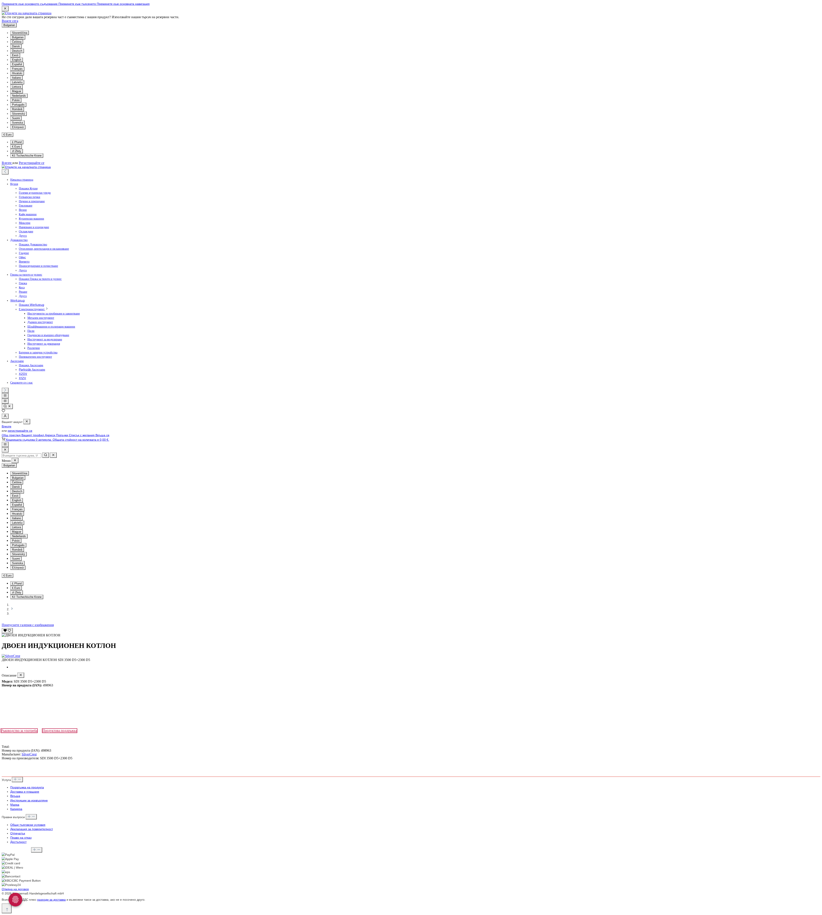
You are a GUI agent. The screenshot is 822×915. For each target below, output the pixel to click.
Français (17, 68)
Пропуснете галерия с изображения (28, 625)
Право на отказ (20, 837)
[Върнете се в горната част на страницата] (7, 908)
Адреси (50, 435)
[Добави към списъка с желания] (7, 630)
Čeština (16, 41)
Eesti (15, 55)
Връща (15, 796)
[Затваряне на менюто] (26, 421)
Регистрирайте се (31, 163)
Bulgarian (18, 37)
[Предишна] (5, 171)
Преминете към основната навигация (123, 4)
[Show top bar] (5, 444)
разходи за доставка (51, 899)
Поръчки (62, 435)
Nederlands (19, 95)
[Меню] (5, 395)
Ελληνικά (18, 127)
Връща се (102, 435)
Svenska (17, 122)
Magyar (16, 91)
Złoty (16, 151)
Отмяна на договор (15, 889)
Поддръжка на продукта (27, 787)
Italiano (16, 77)
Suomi (16, 118)
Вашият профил (33, 435)
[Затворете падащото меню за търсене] (53, 455)
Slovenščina (19, 32)
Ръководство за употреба (19, 730)
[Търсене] (7, 406)
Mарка (14, 804)
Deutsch (17, 50)
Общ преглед (11, 435)
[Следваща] (5, 390)
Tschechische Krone (27, 155)
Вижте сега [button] (10, 21)
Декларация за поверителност (31, 829)
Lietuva (16, 86)
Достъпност (18, 842)
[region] (411, 632)
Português (18, 104)
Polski (16, 100)
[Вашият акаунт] (5, 416)
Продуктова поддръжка (59, 730)
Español (17, 64)
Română (17, 109)
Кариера (16, 809)
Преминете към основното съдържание (30, 4)
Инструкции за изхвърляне (29, 800)
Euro (16, 146)
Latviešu (17, 82)
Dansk (16, 46)
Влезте (7, 163)
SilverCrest (29, 754)
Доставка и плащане (24, 791)
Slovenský (18, 113)
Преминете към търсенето (77, 4)
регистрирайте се (20, 430)
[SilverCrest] (411, 656)
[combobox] (21, 455)
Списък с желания (82, 435)
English (16, 59)
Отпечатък (17, 833)
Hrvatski (17, 73)
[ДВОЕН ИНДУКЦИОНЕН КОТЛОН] (31, 635)
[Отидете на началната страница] (26, 13)
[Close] (5, 449)
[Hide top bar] (5, 8)
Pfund (17, 142)
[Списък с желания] (3, 411)
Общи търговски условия (27, 824)
